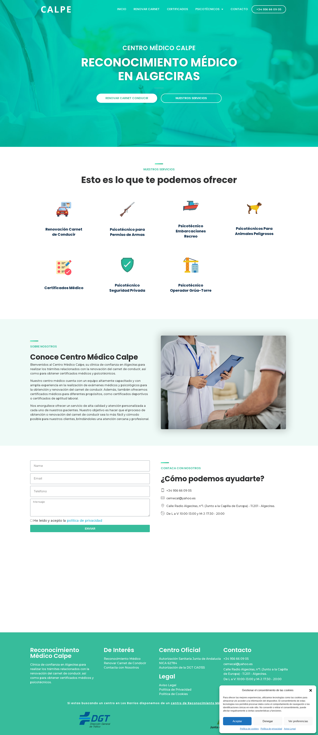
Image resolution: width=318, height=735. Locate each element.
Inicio (121, 9)
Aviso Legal (290, 728)
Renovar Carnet (147, 9)
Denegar (268, 721)
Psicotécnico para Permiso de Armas (127, 232)
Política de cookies (249, 728)
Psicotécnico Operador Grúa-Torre (190, 288)
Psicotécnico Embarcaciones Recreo (191, 231)
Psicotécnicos (207, 9)
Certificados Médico (63, 287)
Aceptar (237, 721)
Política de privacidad (271, 728)
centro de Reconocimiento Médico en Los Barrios (211, 703)
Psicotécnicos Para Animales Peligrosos (254, 231)
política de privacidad (84, 520)
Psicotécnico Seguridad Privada (127, 288)
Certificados (177, 9)
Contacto (239, 9)
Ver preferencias (298, 721)
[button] (310, 690)
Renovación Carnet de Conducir (63, 232)
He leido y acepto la (67, 520)
